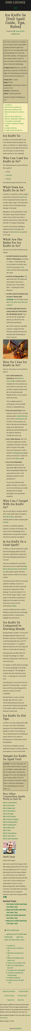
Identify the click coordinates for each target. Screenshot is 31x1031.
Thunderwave (19, 419)
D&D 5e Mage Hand (9, 808)
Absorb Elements (22, 416)
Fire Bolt (5, 522)
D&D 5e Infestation (9, 805)
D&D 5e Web (7, 830)
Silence (18, 458)
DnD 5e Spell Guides (13, 930)
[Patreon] (4, 897)
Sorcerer (9, 175)
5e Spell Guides (23, 991)
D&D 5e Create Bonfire (10, 803)
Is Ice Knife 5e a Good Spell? (13, 121)
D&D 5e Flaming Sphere (10, 822)
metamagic (10, 299)
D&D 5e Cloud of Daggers (11, 819)
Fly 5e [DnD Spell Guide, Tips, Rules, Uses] (21, 937)
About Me (21, 1000)
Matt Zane (16, 34)
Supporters (10, 1000)
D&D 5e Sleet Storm (9, 836)
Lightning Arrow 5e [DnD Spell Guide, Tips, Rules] (10, 937)
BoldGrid (18, 1028)
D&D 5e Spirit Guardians (10, 839)
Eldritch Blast (10, 517)
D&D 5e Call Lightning (9, 833)
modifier (14, 606)
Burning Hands (12, 569)
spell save (24, 197)
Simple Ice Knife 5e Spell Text (14, 130)
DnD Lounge (16, 2)
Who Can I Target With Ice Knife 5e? (15, 119)
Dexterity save (17, 232)
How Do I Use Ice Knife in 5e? (13, 116)
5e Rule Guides (22, 996)
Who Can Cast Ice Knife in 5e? (13, 107)
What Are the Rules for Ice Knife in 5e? (14, 113)
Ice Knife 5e (8, 105)
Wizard (8, 179)
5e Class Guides (9, 996)
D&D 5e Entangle (8, 814)
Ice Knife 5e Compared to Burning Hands (14, 125)
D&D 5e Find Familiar (9, 816)
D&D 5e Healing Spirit (9, 825)
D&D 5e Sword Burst (9, 811)
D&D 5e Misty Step (9, 828)
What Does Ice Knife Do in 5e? (13, 109)
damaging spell (18, 453)
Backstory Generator (9, 991)
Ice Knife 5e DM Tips (11, 128)
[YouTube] (6, 897)
